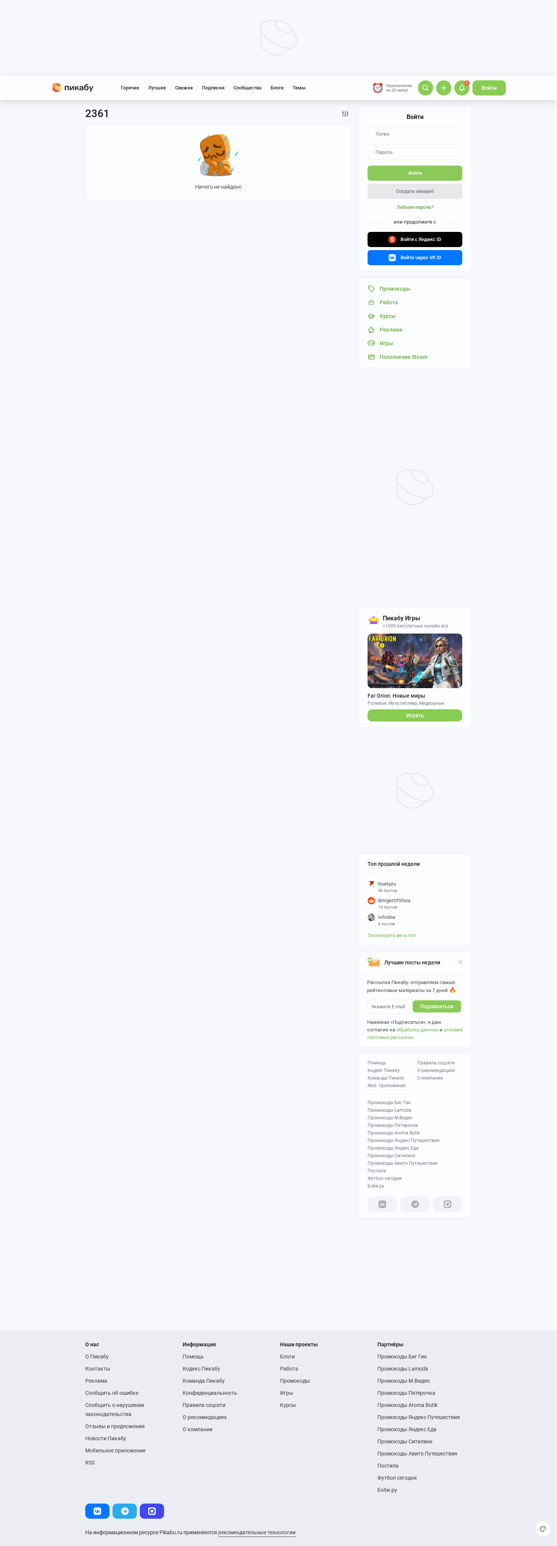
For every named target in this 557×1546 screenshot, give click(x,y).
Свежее (184, 88)
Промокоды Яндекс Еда (393, 1148)
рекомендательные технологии (257, 1532)
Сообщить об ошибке (111, 1393)
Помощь (377, 1063)
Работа (289, 1369)
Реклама (96, 1381)
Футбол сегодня (385, 1178)
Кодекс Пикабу (384, 1070)
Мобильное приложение (115, 1450)
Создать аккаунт (415, 191)
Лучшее (157, 88)
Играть (415, 715)
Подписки (213, 88)
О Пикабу (97, 1357)
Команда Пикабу (386, 1078)
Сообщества (247, 88)
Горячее (130, 88)
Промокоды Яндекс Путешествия (404, 1140)
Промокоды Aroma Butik (394, 1133)
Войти (489, 88)
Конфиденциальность (210, 1393)
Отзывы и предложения (115, 1426)
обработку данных (417, 1030)
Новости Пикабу (105, 1438)
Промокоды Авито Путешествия (403, 1163)
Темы (299, 88)
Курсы (288, 1405)
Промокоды (295, 1381)
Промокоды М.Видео (390, 1117)
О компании (430, 1078)
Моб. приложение (386, 1085)
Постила (377, 1171)
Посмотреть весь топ (392, 935)
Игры (286, 1393)
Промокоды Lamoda (389, 1110)
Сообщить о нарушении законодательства (114, 1409)
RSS (90, 1463)
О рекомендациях (436, 1070)
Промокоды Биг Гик (389, 1102)
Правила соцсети (436, 1063)
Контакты (97, 1369)
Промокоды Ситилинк (391, 1155)
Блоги (277, 88)
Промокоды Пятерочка (393, 1125)
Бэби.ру (376, 1186)
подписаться (437, 1006)
